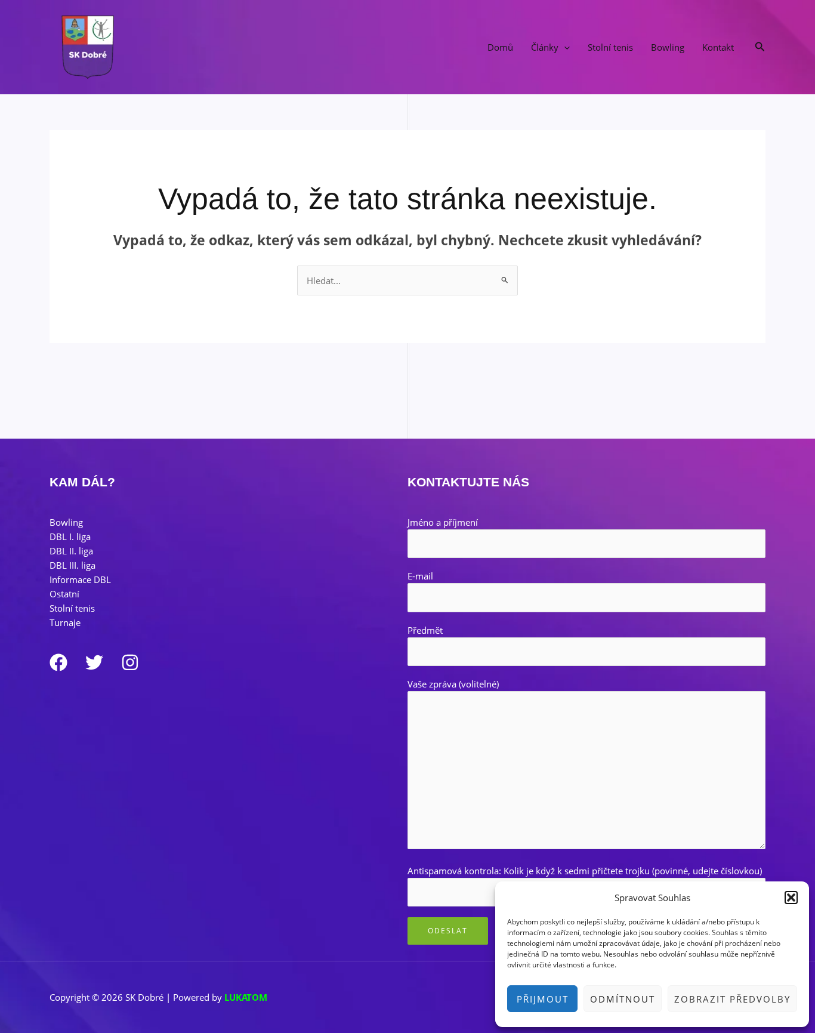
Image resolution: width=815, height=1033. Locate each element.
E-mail (420, 576)
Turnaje (65, 622)
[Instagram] (130, 662)
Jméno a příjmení (442, 522)
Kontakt (718, 47)
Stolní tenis (610, 47)
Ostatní (64, 594)
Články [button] (544, 47)
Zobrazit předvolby (732, 999)
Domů (500, 47)
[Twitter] (94, 662)
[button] (791, 898)
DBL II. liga (71, 551)
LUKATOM (245, 997)
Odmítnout (622, 999)
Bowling (667, 47)
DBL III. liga (72, 565)
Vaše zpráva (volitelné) (453, 684)
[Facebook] (58, 662)
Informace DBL (80, 579)
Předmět (425, 630)
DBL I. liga (70, 536)
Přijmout (543, 999)
